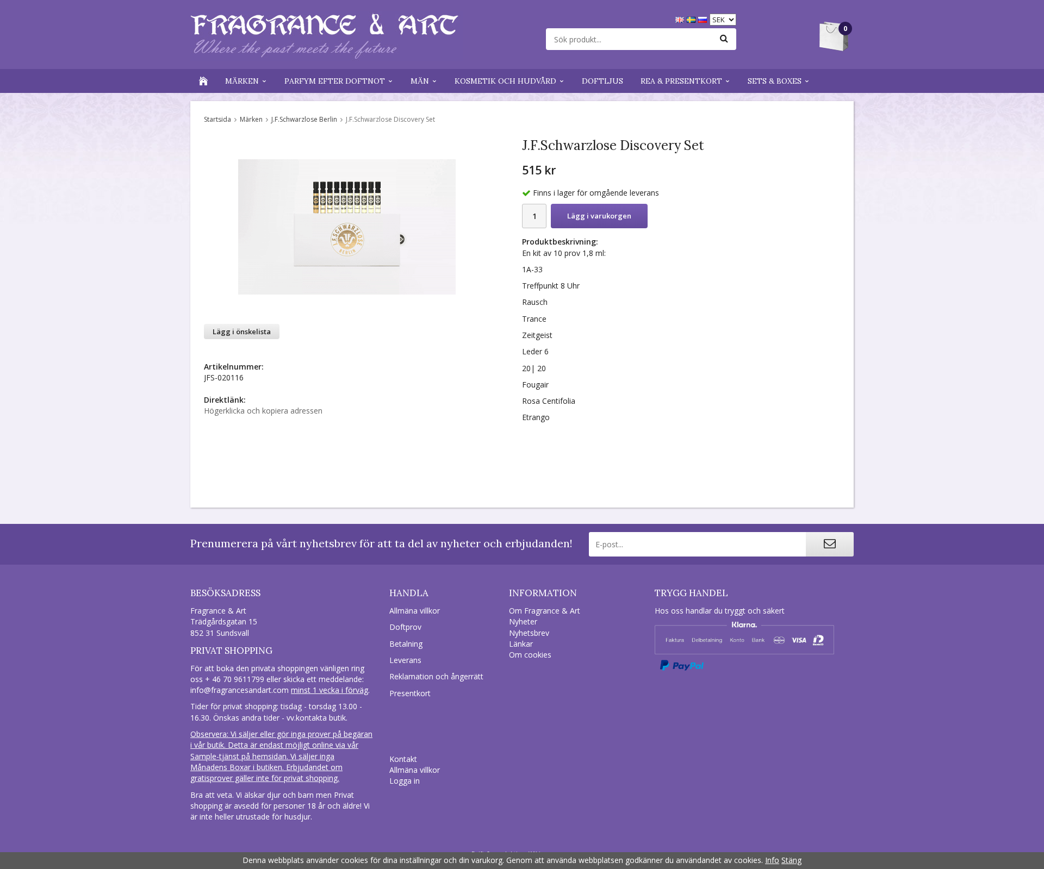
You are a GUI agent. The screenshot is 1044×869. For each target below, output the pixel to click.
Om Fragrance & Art (544, 610)
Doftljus (602, 81)
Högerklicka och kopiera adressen (263, 410)
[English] (681, 19)
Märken (242, 81)
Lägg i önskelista (242, 331)
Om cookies (530, 654)
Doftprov (405, 627)
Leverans (405, 660)
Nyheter (523, 621)
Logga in (404, 781)
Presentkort (410, 693)
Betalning (405, 644)
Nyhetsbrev (529, 633)
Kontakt (403, 759)
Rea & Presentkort (681, 81)
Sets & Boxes (774, 81)
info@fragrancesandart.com (239, 690)
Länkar (521, 644)
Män (420, 81)
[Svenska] (692, 19)
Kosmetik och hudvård (505, 81)
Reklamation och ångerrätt (436, 676)
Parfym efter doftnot (334, 81)
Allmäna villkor (414, 610)
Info (772, 860)
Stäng (791, 860)
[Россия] (704, 19)
